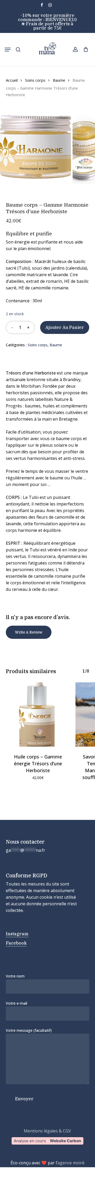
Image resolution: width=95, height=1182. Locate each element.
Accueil (12, 80)
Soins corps (35, 80)
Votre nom (15, 976)
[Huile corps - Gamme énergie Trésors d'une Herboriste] (38, 714)
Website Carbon (65, 1140)
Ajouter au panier (64, 327)
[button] (8, 49)
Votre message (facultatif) (29, 1030)
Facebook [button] (16, 943)
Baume (59, 80)
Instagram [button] (17, 933)
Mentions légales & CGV (47, 1131)
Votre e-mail (16, 1003)
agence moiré (71, 1163)
